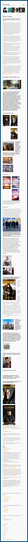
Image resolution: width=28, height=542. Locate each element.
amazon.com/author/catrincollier (8, 428)
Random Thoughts (13, 477)
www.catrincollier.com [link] (12, 217)
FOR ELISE (5, 91)
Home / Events (5, 524)
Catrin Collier (6, 4)
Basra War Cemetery (10, 48)
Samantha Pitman (5, 433)
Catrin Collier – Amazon (7, 496)
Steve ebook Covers (6, 509)
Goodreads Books (6, 498)
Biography (4, 526)
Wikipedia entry (6, 500)
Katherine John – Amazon (7, 499)
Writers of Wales (6, 501)
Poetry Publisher (6, 508)
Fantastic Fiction (6, 497)
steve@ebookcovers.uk (15, 472)
